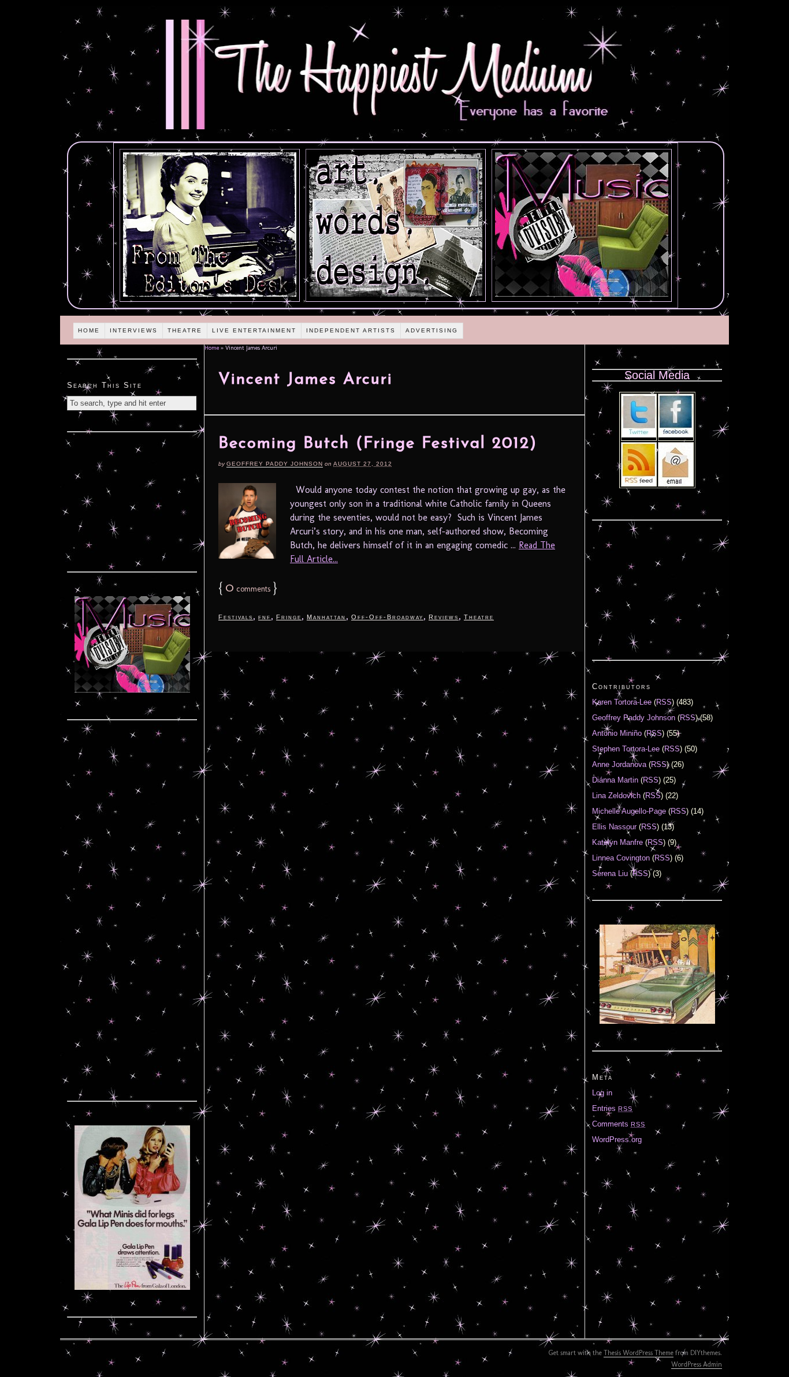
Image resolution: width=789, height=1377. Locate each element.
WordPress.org (617, 1139)
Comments (618, 1124)
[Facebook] (675, 435)
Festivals (235, 616)
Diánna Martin (615, 780)
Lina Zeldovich (616, 795)
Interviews (134, 330)
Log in (602, 1092)
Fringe (289, 616)
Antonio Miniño (617, 733)
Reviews (444, 616)
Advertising (431, 330)
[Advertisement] (132, 500)
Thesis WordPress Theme (638, 1353)
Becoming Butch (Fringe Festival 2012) (377, 444)
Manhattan (326, 616)
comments (247, 589)
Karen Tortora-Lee (622, 702)
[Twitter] (638, 435)
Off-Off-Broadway (387, 616)
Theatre (185, 330)
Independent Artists (351, 330)
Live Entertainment (254, 330)
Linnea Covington (621, 858)
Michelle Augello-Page (629, 811)
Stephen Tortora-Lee (626, 748)
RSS (664, 702)
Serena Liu (610, 873)
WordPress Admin (696, 1364)
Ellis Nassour (614, 826)
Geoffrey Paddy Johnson (274, 464)
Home (89, 330)
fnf (264, 616)
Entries (612, 1108)
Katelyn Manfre (617, 842)
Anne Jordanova (619, 764)
